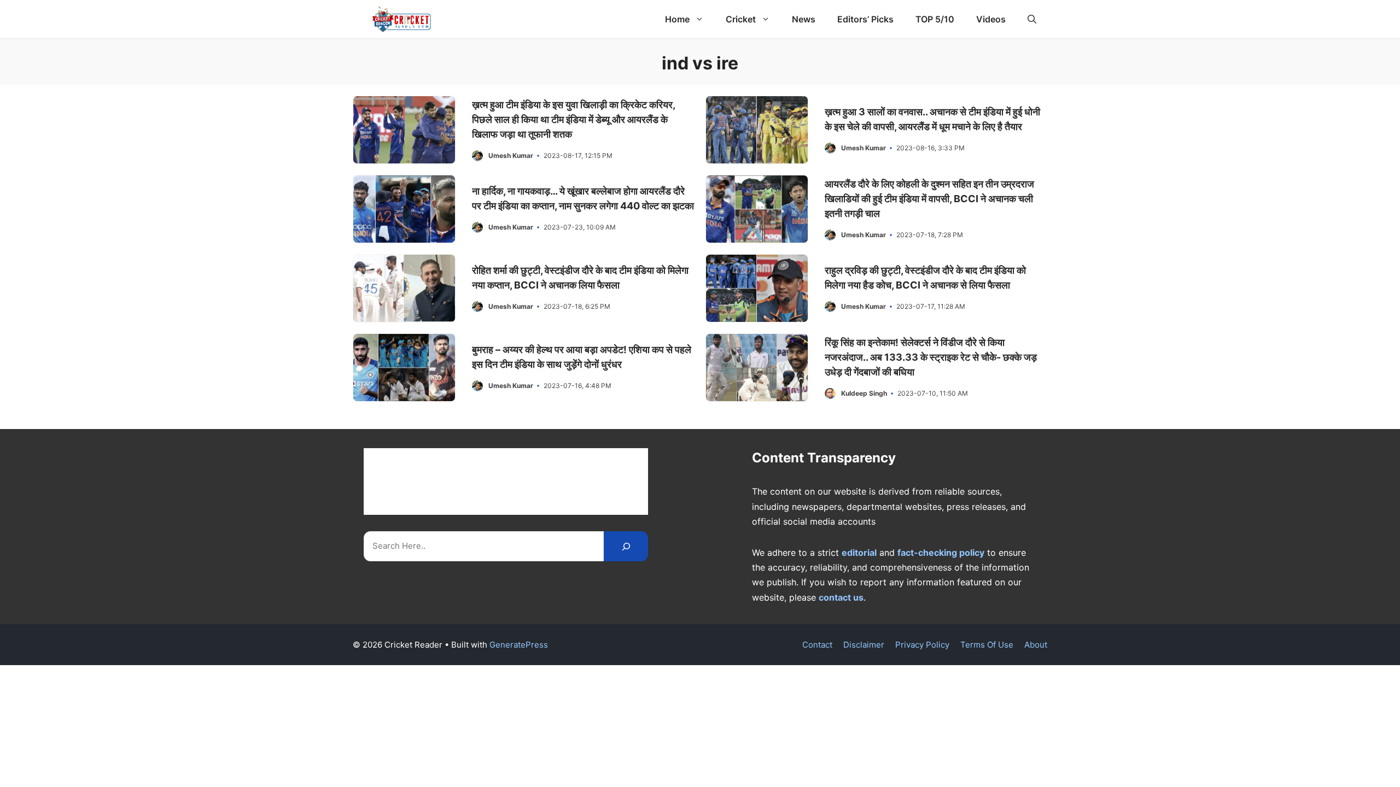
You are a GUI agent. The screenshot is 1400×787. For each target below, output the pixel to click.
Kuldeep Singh (864, 393)
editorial (859, 552)
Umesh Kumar (510, 155)
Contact (817, 644)
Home (677, 19)
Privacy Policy (922, 644)
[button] (1032, 19)
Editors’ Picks (865, 19)
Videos (991, 19)
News (803, 19)
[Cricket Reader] (402, 19)
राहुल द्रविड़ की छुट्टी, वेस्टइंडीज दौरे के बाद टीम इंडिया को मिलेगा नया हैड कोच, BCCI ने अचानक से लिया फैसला (925, 278)
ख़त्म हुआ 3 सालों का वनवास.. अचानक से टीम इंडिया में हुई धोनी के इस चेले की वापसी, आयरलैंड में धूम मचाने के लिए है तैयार (932, 119)
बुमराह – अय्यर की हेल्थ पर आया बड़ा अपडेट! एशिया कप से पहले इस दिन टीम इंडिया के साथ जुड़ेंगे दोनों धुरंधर (581, 357)
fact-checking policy (940, 552)
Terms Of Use (986, 644)
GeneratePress (518, 644)
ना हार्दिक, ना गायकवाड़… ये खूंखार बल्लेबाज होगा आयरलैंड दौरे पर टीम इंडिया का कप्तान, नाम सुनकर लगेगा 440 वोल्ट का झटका (583, 198)
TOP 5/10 (934, 19)
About (1035, 644)
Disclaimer (863, 644)
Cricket (741, 19)
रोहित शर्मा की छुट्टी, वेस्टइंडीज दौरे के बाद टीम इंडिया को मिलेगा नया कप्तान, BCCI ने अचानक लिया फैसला (580, 278)
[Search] (626, 546)
